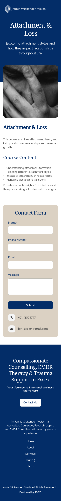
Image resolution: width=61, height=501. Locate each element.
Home (30, 441)
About (30, 447)
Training (30, 460)
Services (30, 453)
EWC (38, 492)
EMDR (30, 466)
